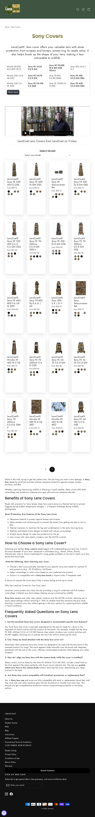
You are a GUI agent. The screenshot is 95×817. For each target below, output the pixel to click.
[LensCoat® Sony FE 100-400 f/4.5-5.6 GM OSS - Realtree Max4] (9, 256)
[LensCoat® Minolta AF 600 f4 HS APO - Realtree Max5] (59, 431)
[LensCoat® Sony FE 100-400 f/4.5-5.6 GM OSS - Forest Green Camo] (12, 253)
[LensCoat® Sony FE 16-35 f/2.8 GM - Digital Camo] (85, 369)
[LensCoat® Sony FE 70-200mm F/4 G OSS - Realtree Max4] (31, 375)
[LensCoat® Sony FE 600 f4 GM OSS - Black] (31, 191)
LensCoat (57, 141)
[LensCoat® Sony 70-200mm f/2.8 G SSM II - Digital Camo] (9, 434)
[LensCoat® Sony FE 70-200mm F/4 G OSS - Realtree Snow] (40, 372)
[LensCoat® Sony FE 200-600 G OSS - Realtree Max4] (15, 191)
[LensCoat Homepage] (13, 9)
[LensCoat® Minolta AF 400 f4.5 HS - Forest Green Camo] (12, 372)
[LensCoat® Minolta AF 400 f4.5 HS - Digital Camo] (9, 372)
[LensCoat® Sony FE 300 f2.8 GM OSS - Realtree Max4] (56, 251)
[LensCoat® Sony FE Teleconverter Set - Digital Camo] (62, 194)
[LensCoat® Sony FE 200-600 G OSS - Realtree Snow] (12, 191)
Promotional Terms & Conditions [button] (18, 742)
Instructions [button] (9, 734)
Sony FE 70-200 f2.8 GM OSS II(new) (56, 68)
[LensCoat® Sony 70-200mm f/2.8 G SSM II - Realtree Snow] (18, 434)
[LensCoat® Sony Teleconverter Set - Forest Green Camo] (75, 315)
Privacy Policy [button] (10, 754)
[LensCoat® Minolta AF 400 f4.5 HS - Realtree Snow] (18, 369)
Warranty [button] (8, 766)
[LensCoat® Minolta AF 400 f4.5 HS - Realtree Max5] (15, 369)
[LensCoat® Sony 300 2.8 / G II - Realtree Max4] (56, 310)
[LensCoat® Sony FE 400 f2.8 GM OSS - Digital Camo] (75, 194)
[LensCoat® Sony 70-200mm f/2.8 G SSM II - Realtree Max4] (9, 437)
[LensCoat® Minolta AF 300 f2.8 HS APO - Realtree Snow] (37, 431)
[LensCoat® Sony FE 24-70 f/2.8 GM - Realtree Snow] (53, 369)
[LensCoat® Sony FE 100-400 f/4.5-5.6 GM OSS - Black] (15, 253)
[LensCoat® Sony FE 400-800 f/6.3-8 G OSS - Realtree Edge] (9, 315)
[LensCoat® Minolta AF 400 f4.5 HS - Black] (9, 369)
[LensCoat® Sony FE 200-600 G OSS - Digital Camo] (9, 194)
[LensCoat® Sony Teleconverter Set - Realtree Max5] (78, 313)
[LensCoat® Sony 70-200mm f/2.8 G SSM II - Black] (15, 434)
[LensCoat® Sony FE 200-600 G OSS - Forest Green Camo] (12, 194)
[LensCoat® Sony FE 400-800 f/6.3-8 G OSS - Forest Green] (12, 315)
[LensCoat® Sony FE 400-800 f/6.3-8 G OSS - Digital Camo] (15, 315)
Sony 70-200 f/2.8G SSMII (55, 77)
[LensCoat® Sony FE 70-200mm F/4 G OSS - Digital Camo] (31, 372)
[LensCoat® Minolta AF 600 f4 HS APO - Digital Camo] (53, 434)
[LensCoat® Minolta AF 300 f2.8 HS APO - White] (34, 431)
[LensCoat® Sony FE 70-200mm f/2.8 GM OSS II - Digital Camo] (31, 256)
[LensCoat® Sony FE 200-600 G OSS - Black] (9, 191)
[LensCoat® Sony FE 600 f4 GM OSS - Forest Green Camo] (34, 194)
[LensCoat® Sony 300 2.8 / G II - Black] (53, 310)
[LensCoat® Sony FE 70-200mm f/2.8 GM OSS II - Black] (37, 256)
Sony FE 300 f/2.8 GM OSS (77, 77)
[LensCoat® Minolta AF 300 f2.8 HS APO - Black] (31, 431)
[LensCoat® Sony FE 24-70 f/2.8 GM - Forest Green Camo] (53, 372)
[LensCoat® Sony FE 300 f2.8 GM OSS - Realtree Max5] (59, 251)
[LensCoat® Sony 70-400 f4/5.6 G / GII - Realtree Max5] (31, 315)
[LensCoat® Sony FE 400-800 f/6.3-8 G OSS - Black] (9, 313)
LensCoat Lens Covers (31, 141)
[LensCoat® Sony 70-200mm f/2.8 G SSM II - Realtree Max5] (12, 437)
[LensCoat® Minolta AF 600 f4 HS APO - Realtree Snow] (53, 431)
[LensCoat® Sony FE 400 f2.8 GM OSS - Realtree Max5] (85, 191)
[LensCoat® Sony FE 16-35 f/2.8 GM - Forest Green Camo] (75, 372)
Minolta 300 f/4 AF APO (14, 84)
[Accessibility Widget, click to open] (4, 813)
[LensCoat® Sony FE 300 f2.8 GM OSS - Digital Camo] (53, 253)
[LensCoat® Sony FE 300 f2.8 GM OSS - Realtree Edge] (53, 251)
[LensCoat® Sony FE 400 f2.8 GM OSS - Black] (75, 191)
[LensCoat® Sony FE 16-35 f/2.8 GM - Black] (78, 372)
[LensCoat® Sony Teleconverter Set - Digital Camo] (85, 313)
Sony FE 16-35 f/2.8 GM (35, 68)
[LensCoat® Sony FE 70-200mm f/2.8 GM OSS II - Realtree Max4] (40, 256)
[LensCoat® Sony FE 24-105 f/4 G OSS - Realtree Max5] (82, 431)
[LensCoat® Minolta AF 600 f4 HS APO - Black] (62, 431)
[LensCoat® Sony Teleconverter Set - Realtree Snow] (82, 313)
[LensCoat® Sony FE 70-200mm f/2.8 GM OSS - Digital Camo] (75, 256)
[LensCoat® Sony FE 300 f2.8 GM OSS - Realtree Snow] (62, 251)
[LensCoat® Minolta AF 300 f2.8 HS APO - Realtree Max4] (40, 431)
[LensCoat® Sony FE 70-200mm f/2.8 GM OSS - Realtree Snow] (85, 256)
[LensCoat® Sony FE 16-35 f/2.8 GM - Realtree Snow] (75, 369)
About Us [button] (8, 719)
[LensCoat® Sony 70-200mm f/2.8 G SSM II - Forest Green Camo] (12, 434)
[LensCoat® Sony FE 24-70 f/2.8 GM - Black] (56, 372)
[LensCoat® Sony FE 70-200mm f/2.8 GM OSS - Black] (82, 256)
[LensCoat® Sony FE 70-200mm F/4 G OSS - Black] (37, 372)
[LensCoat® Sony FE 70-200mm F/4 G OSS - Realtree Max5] (34, 375)
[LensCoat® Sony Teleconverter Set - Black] (78, 315)
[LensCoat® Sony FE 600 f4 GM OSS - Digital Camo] (31, 194)
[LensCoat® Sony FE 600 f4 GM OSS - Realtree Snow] (34, 191)
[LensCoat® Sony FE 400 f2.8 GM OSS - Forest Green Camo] (78, 194)
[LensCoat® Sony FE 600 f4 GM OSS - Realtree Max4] (37, 191)
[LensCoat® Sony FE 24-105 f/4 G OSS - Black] (78, 434)
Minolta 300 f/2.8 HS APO (15, 77)
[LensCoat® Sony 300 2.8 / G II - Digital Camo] (53, 313)
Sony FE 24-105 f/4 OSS (35, 84)
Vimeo (72, 141)
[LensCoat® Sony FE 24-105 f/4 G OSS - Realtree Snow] (75, 431)
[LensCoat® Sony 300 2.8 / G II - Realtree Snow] (62, 310)
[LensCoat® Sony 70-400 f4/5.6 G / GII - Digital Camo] (31, 313)
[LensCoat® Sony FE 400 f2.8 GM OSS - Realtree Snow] (78, 191)
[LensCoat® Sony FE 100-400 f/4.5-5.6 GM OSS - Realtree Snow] (18, 253)
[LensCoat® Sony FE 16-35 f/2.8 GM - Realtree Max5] (82, 369)
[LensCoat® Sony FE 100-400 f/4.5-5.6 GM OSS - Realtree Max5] (12, 256)
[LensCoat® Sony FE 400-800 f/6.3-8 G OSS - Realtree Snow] (12, 313)
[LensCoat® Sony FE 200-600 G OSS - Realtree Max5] (18, 191)
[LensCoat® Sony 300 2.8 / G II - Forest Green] (56, 313)
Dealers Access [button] (11, 722)
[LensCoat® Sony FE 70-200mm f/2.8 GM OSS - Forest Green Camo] (78, 256)
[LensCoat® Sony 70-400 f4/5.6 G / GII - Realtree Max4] (40, 313)
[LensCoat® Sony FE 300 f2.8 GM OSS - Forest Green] (56, 253)
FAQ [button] (7, 726)
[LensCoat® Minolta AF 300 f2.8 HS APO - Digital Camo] (34, 434)
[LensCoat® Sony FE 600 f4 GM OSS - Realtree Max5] (40, 191)
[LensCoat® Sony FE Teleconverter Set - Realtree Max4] (56, 194)
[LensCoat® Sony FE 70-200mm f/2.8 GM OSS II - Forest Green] (34, 256)
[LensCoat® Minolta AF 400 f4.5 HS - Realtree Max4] (12, 369)
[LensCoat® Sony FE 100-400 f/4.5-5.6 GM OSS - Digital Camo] (9, 253)
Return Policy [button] (10, 762)
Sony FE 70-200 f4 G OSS (57, 84)
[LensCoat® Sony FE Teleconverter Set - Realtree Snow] (53, 194)
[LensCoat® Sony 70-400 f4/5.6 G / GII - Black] (37, 313)
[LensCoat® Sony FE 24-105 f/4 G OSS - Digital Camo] (85, 431)
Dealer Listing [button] (10, 750)
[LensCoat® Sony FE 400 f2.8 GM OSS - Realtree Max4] (82, 191)
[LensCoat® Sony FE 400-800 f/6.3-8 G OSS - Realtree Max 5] (15, 313)
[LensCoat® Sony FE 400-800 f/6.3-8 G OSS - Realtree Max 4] (18, 313)
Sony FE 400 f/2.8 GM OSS (77, 84)
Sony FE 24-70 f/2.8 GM (35, 77)
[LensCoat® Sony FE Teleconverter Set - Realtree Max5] (59, 194)
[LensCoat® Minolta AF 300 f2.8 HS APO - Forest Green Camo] (37, 434)
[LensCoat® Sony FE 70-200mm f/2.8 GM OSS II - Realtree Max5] (31, 259)
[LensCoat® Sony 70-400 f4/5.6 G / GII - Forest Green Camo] (34, 313)
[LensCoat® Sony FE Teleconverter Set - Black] (56, 197)
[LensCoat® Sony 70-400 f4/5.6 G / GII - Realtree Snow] (34, 315)
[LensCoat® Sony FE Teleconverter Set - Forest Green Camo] (53, 197)
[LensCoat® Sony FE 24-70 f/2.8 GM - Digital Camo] (62, 369)
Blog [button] (7, 730)
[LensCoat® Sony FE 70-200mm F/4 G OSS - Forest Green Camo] (34, 372)
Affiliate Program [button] (12, 738)
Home (7, 27)
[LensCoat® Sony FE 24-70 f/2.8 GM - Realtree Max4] (56, 369)
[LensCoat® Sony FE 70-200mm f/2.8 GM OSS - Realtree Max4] (75, 259)
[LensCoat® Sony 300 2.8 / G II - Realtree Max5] (59, 310)
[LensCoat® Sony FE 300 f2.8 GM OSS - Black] (59, 253)
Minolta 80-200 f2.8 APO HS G (14, 68)
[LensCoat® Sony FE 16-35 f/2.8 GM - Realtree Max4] (78, 369)
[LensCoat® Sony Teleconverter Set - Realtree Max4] (75, 313)
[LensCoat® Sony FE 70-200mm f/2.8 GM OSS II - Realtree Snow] (34, 259)
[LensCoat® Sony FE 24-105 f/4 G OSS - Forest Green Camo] (75, 434)
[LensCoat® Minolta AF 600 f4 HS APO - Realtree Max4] (56, 431)
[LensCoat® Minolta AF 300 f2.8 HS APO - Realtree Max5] (31, 434)
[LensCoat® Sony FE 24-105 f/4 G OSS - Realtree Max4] (78, 431)
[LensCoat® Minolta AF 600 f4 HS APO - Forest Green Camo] (56, 434)
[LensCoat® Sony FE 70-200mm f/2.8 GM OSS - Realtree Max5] (78, 259)
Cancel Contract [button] (47, 770)
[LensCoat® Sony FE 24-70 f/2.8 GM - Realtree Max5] (59, 369)
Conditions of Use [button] (12, 758)
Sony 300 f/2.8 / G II (78, 68)
